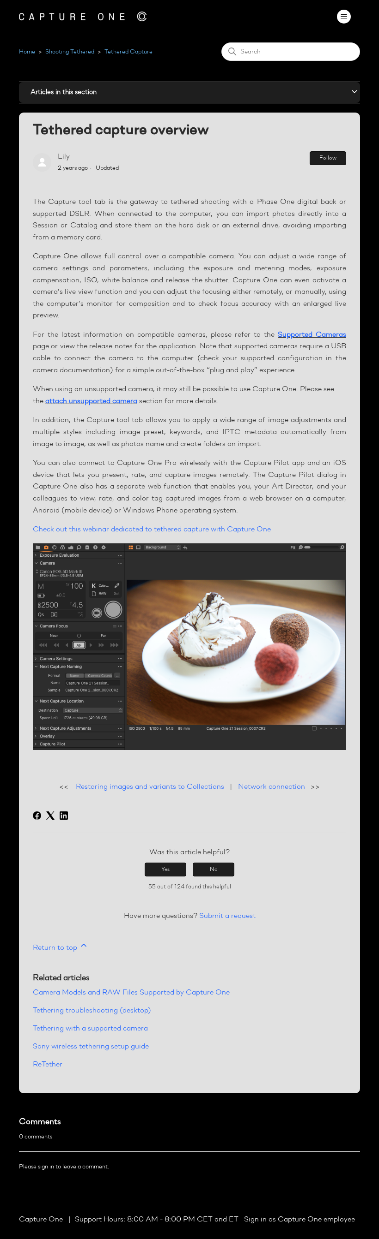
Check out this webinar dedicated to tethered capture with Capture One (152, 529)
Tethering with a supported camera (90, 1028)
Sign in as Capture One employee (299, 1219)
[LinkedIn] (64, 815)
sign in (46, 1167)
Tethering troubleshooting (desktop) (92, 1010)
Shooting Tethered (69, 52)
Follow (327, 158)
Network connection (271, 787)
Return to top (56, 948)
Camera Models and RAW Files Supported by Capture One (131, 992)
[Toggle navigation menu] (343, 16)
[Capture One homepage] (83, 16)
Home (27, 52)
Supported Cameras (312, 335)
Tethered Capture (128, 52)
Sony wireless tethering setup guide (91, 1046)
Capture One (42, 1219)
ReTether (47, 1064)
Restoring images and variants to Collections (150, 787)
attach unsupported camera (91, 401)
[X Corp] (50, 815)
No (214, 869)
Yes (165, 869)
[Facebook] (37, 815)
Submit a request (227, 916)
